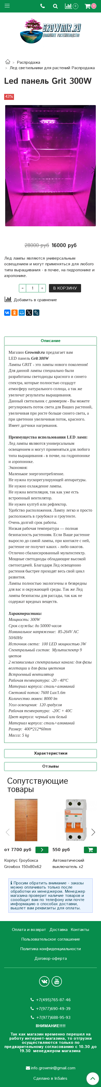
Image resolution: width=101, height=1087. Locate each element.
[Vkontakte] (44, 981)
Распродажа (28, 63)
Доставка (58, 930)
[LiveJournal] (36, 313)
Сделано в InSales (50, 1079)
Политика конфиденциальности (50, 949)
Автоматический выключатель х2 (68, 864)
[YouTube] (57, 981)
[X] (29, 313)
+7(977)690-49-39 (53, 1009)
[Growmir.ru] (50, 31)
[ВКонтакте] (7, 313)
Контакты (80, 930)
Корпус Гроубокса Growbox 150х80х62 (22, 864)
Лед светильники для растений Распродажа (52, 68)
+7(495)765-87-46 (53, 1000)
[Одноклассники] (14, 313)
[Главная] (7, 63)
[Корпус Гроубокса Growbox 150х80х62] (26, 820)
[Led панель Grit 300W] (50, 166)
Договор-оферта (50, 959)
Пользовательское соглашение (50, 939)
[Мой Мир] (22, 313)
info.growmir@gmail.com (53, 1068)
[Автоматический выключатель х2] (75, 820)
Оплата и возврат (29, 930)
